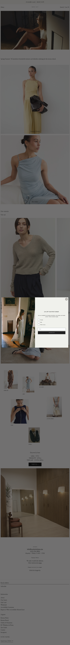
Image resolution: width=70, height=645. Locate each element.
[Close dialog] (66, 299)
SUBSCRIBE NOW (52, 332)
